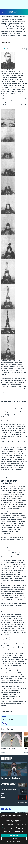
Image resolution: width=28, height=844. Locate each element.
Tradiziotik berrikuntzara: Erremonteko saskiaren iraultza (10, 749)
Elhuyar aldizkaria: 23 (5, 41)
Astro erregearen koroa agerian (8, 796)
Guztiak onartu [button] (14, 835)
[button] (2, 12)
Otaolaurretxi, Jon (5, 42)
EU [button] (7, 48)
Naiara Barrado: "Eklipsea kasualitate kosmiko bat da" (9, 784)
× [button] (26, 814)
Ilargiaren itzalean (10, 778)
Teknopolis (6, 758)
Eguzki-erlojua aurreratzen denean (9, 790)
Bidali (4, 723)
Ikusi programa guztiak (21, 802)
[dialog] (14, 828)
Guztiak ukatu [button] (14, 838)
